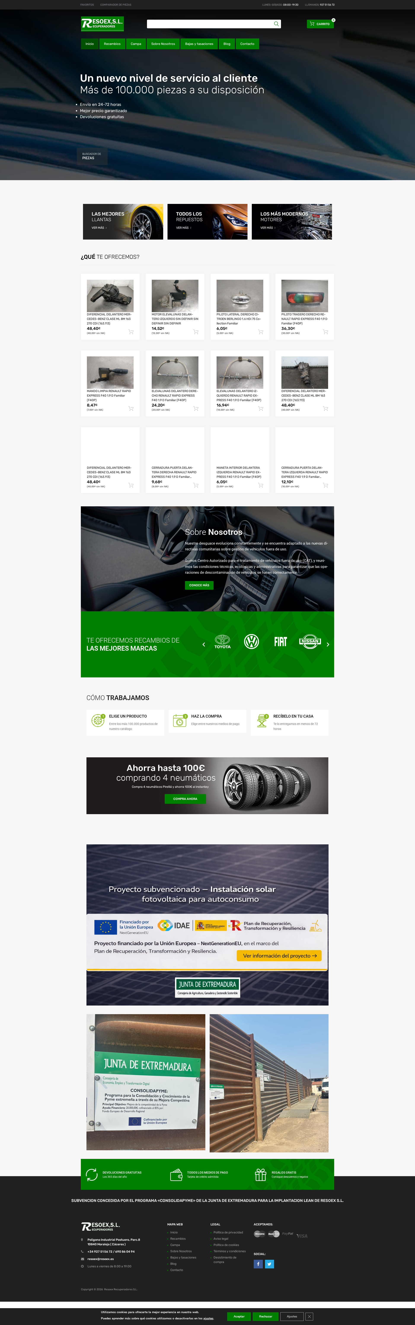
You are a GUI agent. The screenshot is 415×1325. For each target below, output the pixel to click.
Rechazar (265, 1316)
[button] (203, 644)
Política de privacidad (228, 1232)
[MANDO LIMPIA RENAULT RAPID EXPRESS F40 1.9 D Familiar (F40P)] (110, 372)
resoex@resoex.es (101, 1259)
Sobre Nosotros (163, 44)
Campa (136, 44)
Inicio (90, 44)
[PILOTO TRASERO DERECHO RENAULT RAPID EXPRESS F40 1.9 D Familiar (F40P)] (304, 295)
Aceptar (239, 1316)
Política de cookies (226, 1245)
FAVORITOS (87, 4)
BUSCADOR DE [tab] (91, 156)
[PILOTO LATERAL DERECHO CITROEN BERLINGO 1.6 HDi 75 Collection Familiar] (240, 295)
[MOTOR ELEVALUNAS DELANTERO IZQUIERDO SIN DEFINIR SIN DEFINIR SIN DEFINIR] (175, 295)
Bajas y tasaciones (199, 44)
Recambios (112, 44)
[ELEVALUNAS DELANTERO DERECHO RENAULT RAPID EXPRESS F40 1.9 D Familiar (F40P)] (175, 372)
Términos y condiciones (230, 1251)
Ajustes (292, 1316)
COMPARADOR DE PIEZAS (115, 4)
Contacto (247, 44)
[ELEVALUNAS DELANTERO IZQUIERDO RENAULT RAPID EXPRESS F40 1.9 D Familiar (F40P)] (240, 372)
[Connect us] (258, 1264)
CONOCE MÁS (199, 585)
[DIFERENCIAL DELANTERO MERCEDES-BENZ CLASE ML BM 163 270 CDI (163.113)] (110, 295)
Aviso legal (221, 1239)
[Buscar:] (214, 24)
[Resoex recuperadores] (99, 24)
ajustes (208, 1318)
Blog (226, 44)
